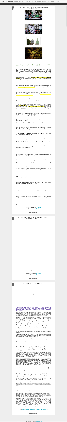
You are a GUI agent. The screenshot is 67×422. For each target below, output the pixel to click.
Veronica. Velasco (38, 207)
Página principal (7, 3)
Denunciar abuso (40, 421)
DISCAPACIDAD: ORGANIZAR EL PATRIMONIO (32, 283)
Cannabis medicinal (34, 208)
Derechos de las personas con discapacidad (34, 409)
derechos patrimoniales (44, 409)
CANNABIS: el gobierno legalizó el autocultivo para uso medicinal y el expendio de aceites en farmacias (33, 7)
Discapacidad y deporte (35, 274)
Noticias (38, 208)
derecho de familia (25, 409)
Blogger (37, 421)
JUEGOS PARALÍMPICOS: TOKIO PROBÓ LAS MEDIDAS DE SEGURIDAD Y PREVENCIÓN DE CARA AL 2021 (33, 218)
